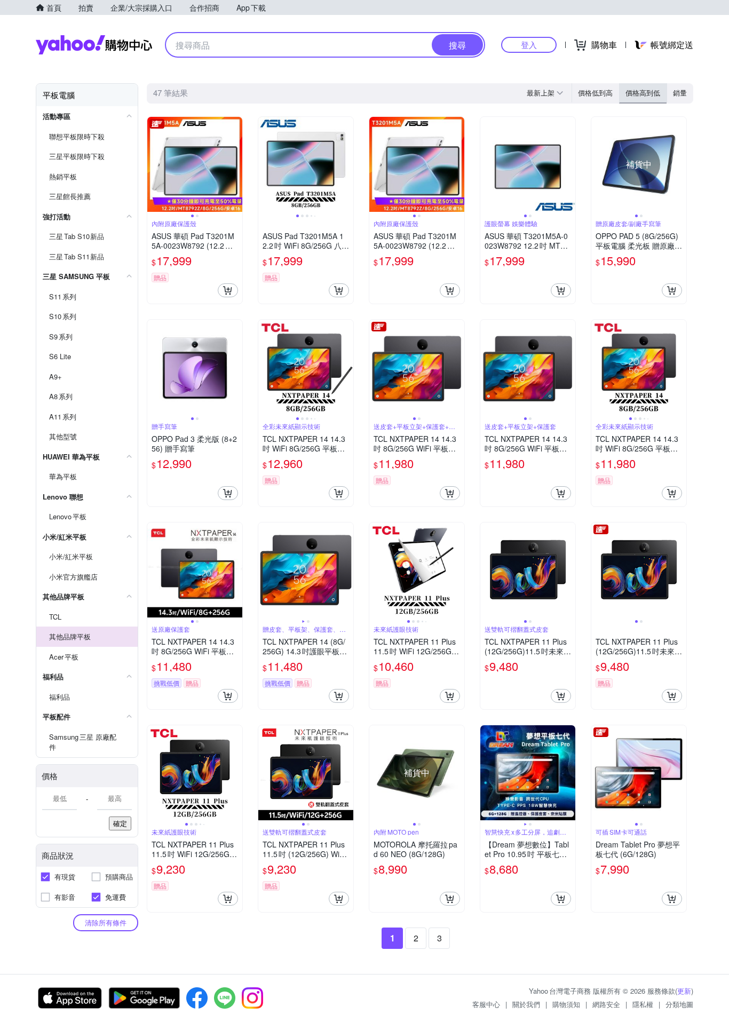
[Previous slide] (154, 164)
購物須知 (566, 1004)
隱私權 (642, 1004)
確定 (120, 823)
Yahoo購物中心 (94, 45)
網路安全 (606, 1004)
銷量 (680, 93)
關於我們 (526, 1004)
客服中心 (486, 1004)
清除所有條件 (105, 922)
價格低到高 (595, 93)
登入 (529, 44)
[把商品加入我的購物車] (228, 290)
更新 (684, 991)
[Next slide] (235, 164)
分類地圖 (679, 1004)
